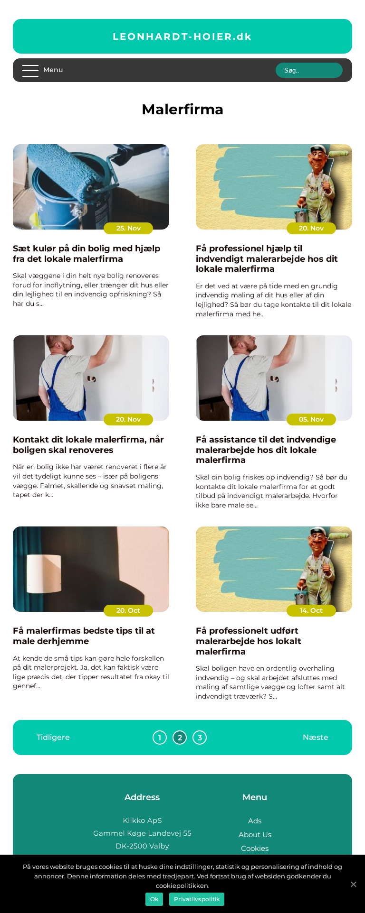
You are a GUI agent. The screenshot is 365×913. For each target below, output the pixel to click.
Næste (315, 737)
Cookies (255, 848)
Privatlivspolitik (197, 899)
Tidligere (53, 737)
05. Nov (311, 419)
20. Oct (128, 610)
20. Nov (311, 228)
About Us (255, 834)
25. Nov (128, 228)
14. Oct (311, 610)
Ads (254, 820)
